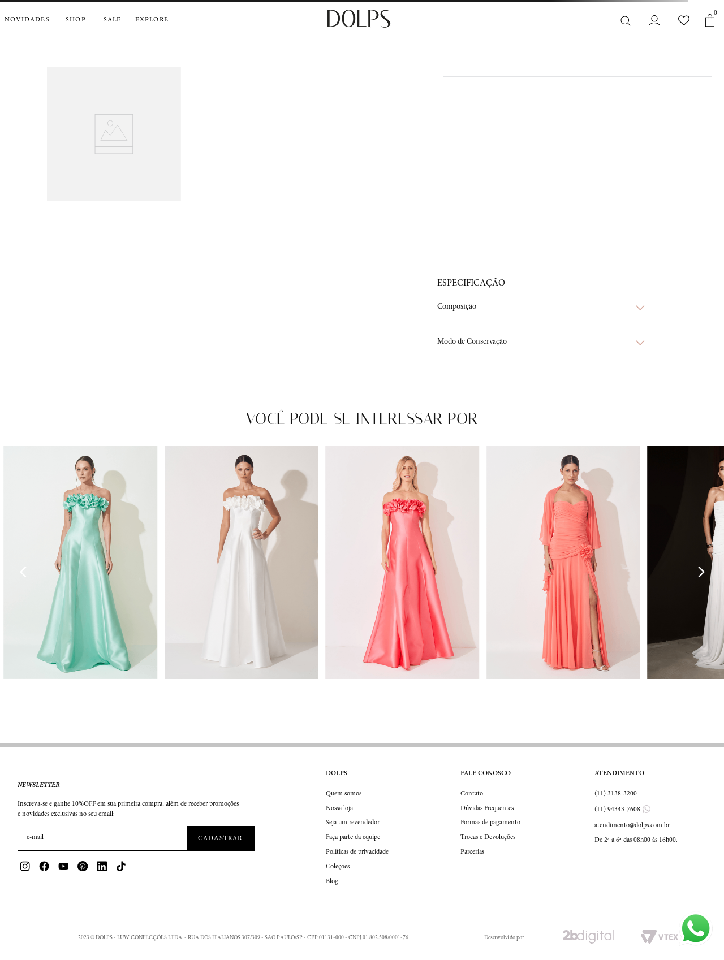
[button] (542, 307)
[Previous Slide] (23, 572)
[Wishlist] (684, 20)
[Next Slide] (701, 572)
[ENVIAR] (221, 838)
